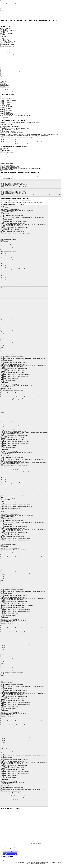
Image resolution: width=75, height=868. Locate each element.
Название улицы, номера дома (6, 6)
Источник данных (47, 863)
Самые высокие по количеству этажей (10, 852)
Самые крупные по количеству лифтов (10, 853)
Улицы (4, 14)
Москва (4, 858)
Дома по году (5, 15)
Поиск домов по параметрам (8, 16)
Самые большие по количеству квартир (10, 850)
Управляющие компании (7, 12)
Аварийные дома (6, 13)
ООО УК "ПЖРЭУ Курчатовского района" (8, 41)
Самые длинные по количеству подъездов (10, 854)
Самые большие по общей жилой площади (11, 851)
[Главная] (2, 0)
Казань (4, 859)
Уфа (3, 860)
